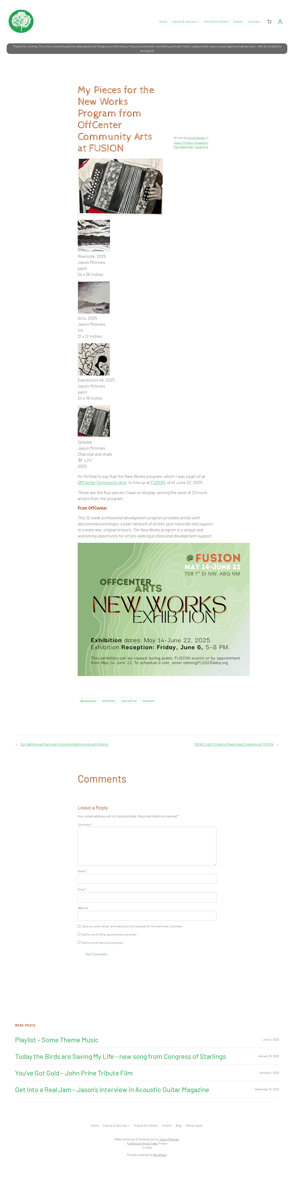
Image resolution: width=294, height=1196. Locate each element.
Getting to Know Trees (143, 1143)
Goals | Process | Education (191, 142)
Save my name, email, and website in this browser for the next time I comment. (132, 926)
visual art (149, 701)
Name (82, 871)
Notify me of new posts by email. (103, 942)
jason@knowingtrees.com (238, 46)
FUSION (158, 482)
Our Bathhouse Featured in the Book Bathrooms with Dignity (64, 744)
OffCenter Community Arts (102, 482)
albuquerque (88, 701)
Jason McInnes (169, 1139)
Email (82, 889)
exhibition (109, 701)
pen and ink (129, 701)
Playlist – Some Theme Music (57, 1039)
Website (83, 908)
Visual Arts (201, 147)
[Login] (280, 21)
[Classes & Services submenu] (198, 21)
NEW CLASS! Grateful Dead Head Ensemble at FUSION (234, 744)
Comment (85, 824)
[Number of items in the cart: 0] (269, 21)
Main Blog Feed (183, 147)
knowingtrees (196, 137)
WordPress (160, 1155)
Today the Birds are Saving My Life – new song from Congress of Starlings (120, 1056)
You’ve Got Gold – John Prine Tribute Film (74, 1073)
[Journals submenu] (261, 21)
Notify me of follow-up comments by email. (109, 934)
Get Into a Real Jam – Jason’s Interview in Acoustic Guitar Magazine (112, 1089)
